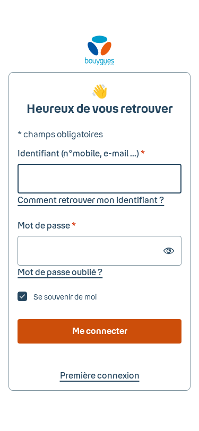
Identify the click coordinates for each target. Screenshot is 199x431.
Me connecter (99, 331)
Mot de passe (47, 225)
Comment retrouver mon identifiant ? (91, 200)
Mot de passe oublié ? (60, 272)
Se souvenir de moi (65, 296)
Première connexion (100, 375)
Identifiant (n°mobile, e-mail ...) (81, 153)
